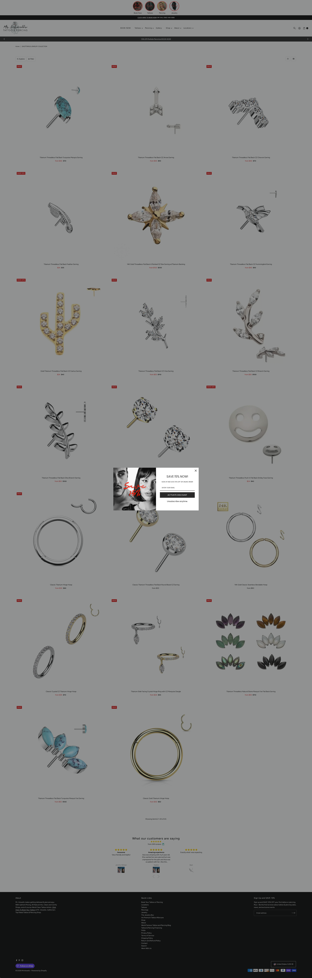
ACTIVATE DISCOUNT (177, 495)
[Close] (196, 471)
